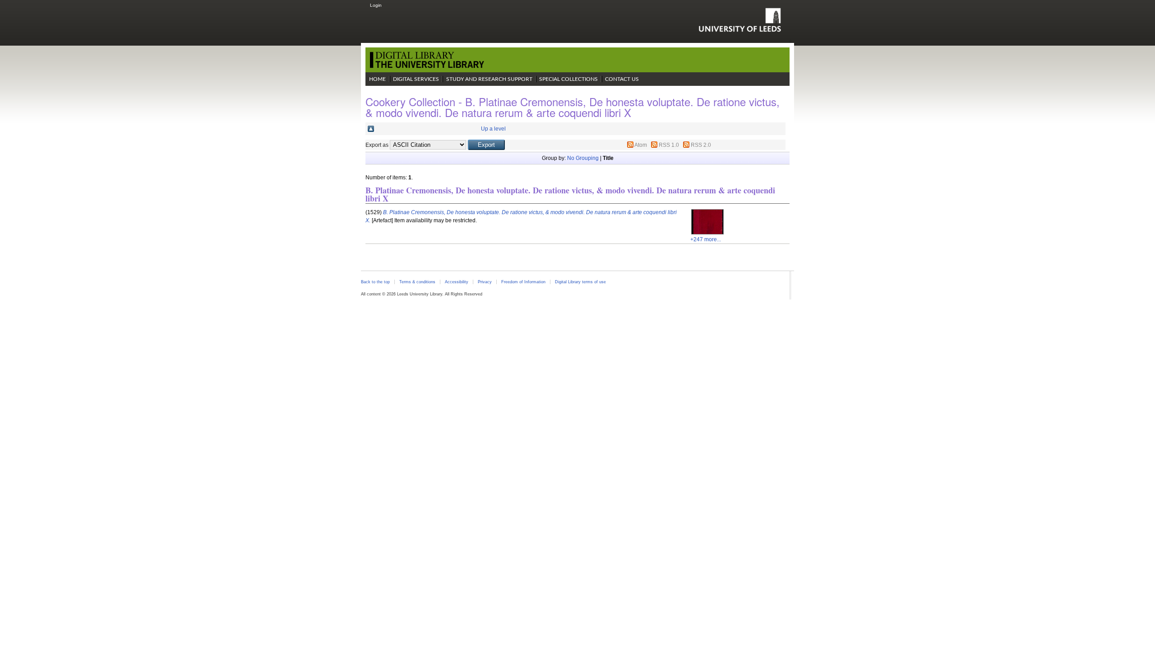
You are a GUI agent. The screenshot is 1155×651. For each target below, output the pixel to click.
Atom (640, 145)
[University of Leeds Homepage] (739, 20)
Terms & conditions (417, 282)
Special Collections (568, 79)
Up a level (493, 129)
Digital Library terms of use (580, 282)
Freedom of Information (523, 282)
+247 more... (705, 239)
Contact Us (622, 79)
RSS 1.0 (669, 145)
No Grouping (583, 158)
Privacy (485, 282)
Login (376, 5)
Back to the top (375, 282)
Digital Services (416, 79)
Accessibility (456, 282)
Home (377, 79)
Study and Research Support (489, 79)
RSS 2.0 (701, 145)
